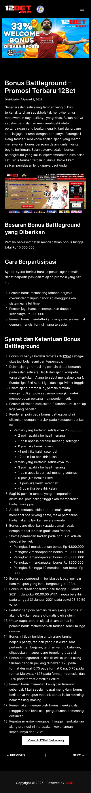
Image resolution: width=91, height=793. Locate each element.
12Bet (67, 356)
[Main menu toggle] (82, 9)
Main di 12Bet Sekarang (45, 740)
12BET (70, 783)
